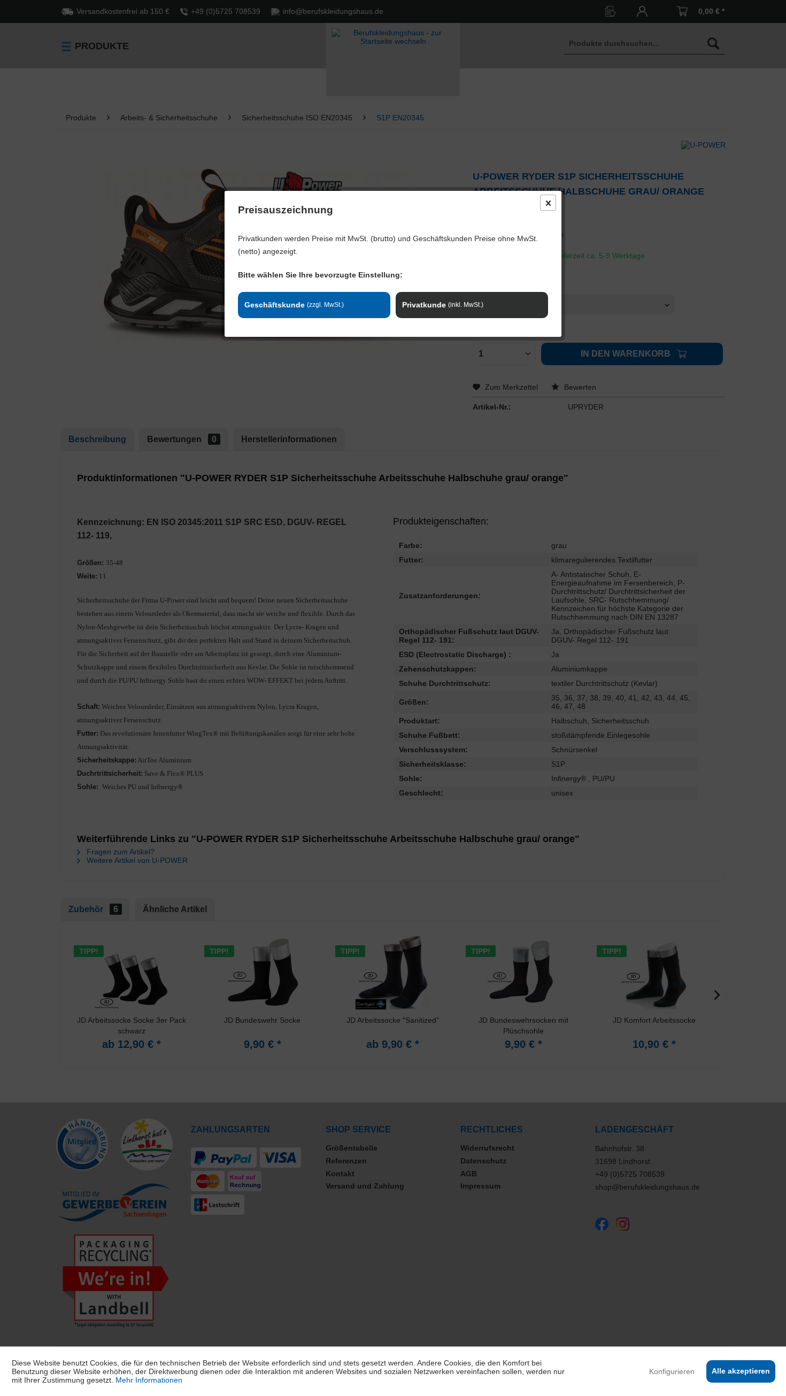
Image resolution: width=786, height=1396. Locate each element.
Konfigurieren (672, 1371)
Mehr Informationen (148, 1380)
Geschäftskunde (294, 304)
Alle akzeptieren (741, 1371)
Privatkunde (442, 304)
